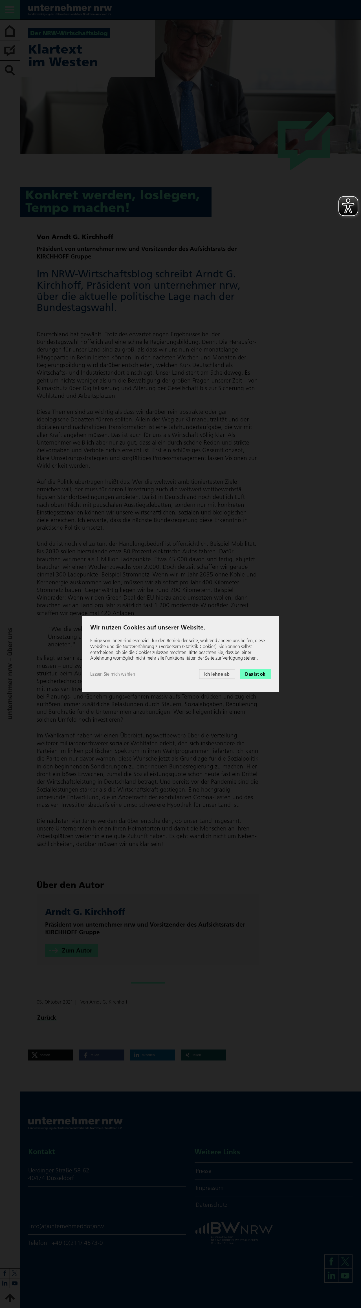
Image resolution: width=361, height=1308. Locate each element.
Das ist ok (255, 674)
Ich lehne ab (217, 674)
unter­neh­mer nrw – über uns (10, 673)
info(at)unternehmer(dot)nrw (66, 1226)
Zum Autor (77, 950)
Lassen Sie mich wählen (112, 674)
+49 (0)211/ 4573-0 (77, 1242)
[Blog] (10, 51)
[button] (50, 1055)
